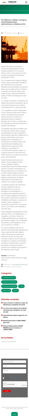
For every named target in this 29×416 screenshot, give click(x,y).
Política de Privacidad (14, 378)
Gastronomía (6, 290)
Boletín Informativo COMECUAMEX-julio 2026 (14, 321)
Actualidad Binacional (19, 264)
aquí (6, 260)
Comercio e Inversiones (9, 282)
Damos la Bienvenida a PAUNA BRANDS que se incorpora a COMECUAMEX (13, 327)
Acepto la (12, 378)
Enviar (6, 391)
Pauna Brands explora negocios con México (15, 316)
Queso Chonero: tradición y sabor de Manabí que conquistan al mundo (15, 304)
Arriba (14, 414)
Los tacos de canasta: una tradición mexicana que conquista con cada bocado (15, 310)
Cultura (21, 286)
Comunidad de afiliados (9, 286)
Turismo (15, 290)
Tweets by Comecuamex (8, 341)
